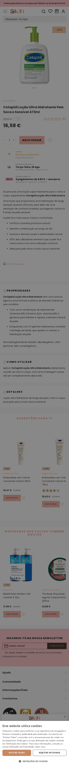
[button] (34, 761)
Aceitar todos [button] (17, 752)
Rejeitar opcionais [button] (49, 752)
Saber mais (40, 746)
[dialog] (34, 744)
